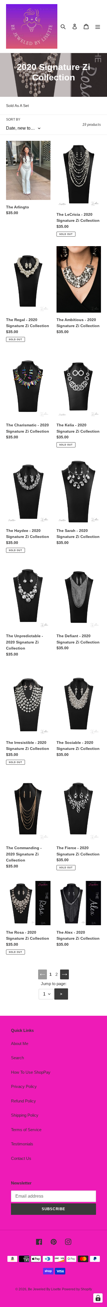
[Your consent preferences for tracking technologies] (98, 1298)
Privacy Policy (24, 1086)
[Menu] (97, 26)
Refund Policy (23, 1101)
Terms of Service (26, 1129)
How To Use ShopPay (30, 1072)
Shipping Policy (24, 1115)
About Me (19, 1043)
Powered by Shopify (77, 1289)
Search (17, 1057)
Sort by (13, 119)
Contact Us (21, 1158)
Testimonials (22, 1144)
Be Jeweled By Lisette (44, 1289)
